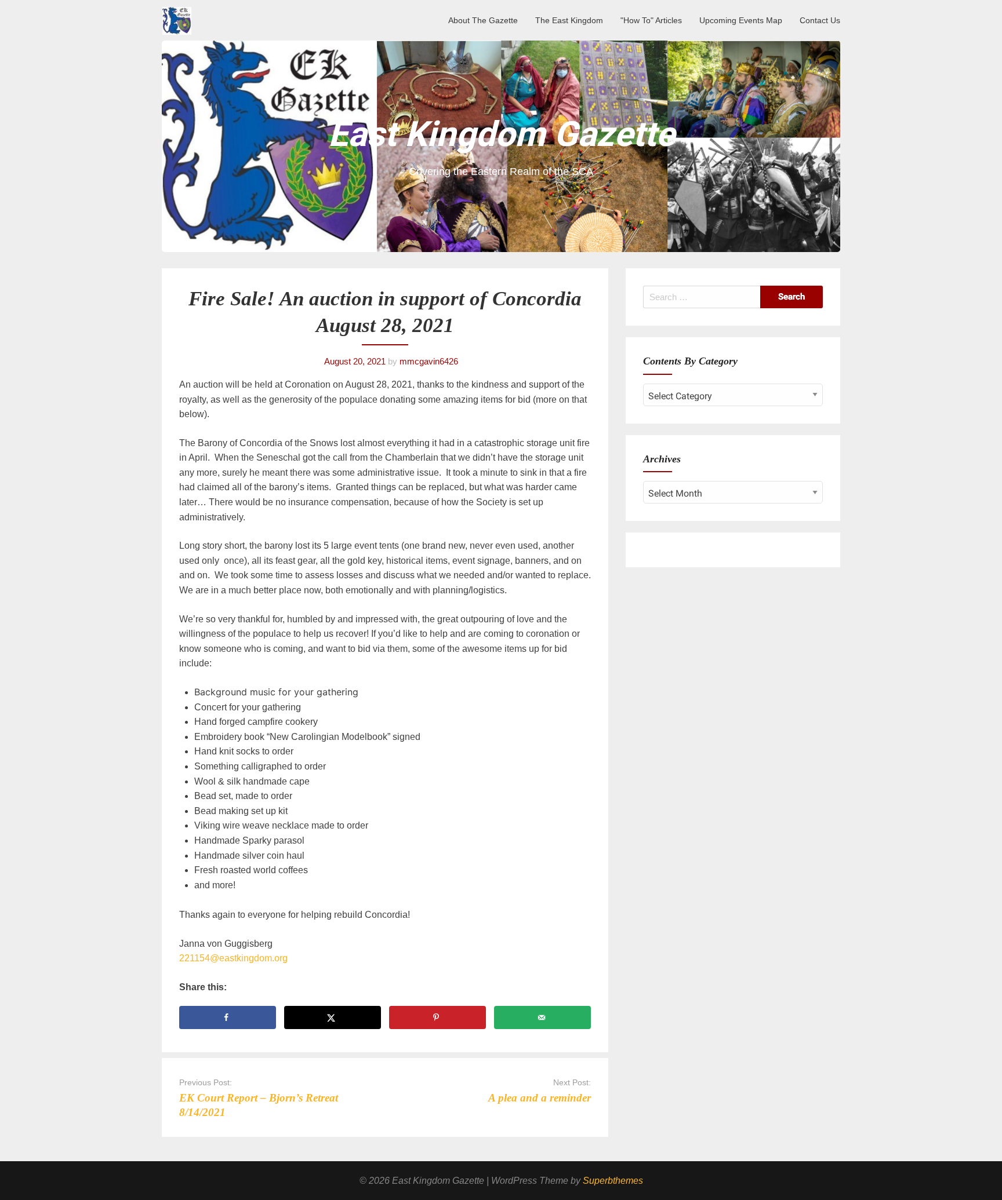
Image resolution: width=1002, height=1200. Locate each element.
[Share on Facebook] (227, 1017)
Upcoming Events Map (740, 20)
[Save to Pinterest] (437, 1017)
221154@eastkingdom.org (233, 958)
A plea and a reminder (539, 1098)
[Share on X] (332, 1017)
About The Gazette (483, 20)
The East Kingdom (569, 20)
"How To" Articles (651, 20)
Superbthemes (613, 1181)
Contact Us (820, 20)
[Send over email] (542, 1017)
